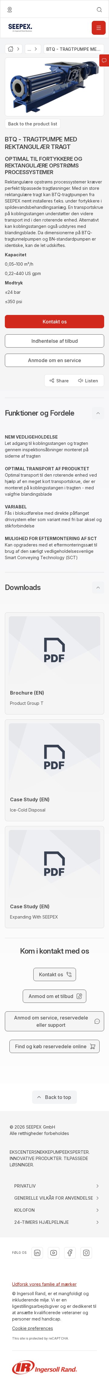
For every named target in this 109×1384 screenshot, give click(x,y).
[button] (54, 413)
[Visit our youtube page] (53, 1253)
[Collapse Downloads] (98, 588)
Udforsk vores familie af (36, 1284)
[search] (99, 10)
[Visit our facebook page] (70, 1253)
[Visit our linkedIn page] (37, 1253)
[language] (10, 10)
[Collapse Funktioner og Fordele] (98, 413)
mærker (69, 1284)
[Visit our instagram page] (86, 1253)
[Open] (99, 28)
